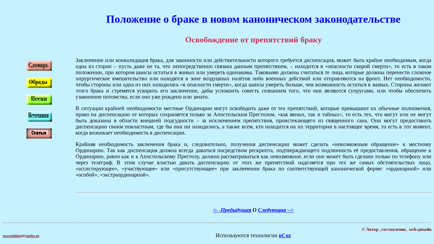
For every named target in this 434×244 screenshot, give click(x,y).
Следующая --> (276, 210)
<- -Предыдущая (232, 210)
